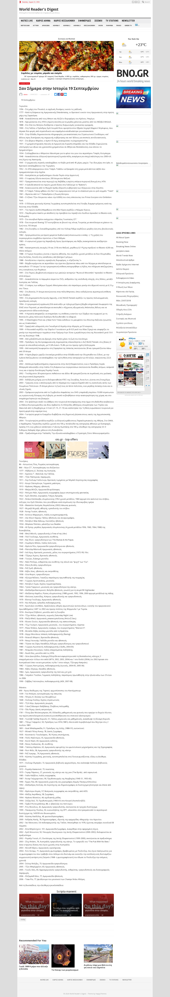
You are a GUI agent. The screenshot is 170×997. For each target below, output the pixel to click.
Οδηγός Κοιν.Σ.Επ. (124, 309)
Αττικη (36, 25)
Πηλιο (118, 25)
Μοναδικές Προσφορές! (126, 305)
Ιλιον (100, 25)
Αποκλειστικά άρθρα (125, 260)
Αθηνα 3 (77, 25)
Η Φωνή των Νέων (124, 287)
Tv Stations (112, 20)
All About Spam (122, 237)
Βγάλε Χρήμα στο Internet (127, 264)
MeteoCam (25, 25)
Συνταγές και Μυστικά (126, 318)
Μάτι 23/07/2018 (123, 300)
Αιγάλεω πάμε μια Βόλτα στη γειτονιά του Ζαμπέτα (98, 966)
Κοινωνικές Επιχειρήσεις (127, 296)
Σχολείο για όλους (124, 323)
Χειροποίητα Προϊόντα (126, 332)
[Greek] (137, 25)
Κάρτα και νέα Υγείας (125, 291)
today (23, 919)
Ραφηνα (109, 25)
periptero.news (122, 251)
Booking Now (122, 242)
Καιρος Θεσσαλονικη (64, 20)
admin (25, 94)
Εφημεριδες (84, 20)
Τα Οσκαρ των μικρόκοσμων (64, 970)
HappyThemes (101, 994)
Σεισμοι (98, 20)
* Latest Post (24, 83)
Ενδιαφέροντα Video (125, 278)
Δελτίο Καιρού (122, 269)
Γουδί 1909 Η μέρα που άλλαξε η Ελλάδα (33, 967)
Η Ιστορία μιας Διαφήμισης (128, 282)
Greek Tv (128, 25)
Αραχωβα (45, 25)
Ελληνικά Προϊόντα (124, 273)
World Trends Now (124, 255)
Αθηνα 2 (66, 25)
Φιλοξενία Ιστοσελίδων (126, 327)
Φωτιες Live (27, 20)
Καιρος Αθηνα (43, 20)
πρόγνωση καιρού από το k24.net (134, 395)
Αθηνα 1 (56, 25)
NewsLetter (128, 20)
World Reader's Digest (38, 9)
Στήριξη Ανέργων (124, 314)
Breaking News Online (126, 246)
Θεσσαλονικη (89, 25)
